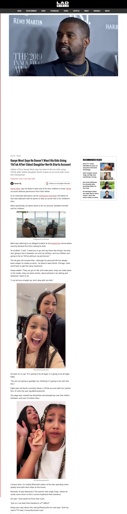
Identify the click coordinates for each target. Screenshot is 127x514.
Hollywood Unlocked (47, 196)
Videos (107, 11)
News (19, 11)
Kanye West (15, 188)
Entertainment (31, 11)
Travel (66, 11)
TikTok (68, 188)
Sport (43, 11)
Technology (54, 11)
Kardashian (56, 243)
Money (86, 11)
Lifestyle (76, 11)
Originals (97, 11)
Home (13, 156)
